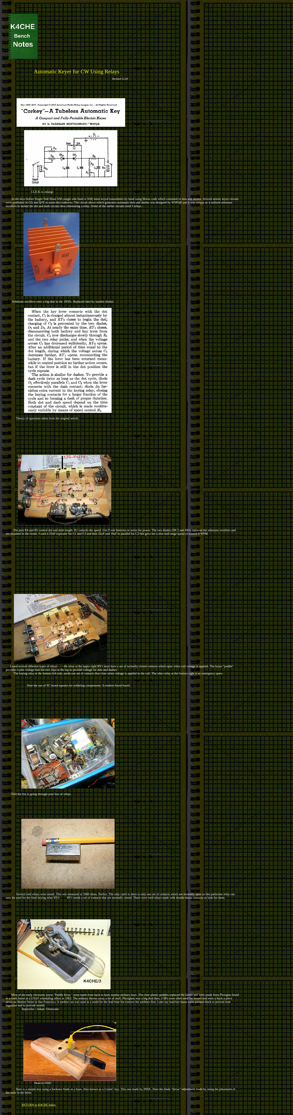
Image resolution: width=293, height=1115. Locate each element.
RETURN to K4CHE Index (39, 1105)
